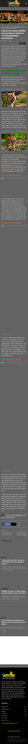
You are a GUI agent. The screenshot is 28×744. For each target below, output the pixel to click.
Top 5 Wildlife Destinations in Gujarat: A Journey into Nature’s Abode (13, 622)
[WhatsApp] (22, 740)
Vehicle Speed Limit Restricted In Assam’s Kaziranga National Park (21, 534)
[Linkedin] (15, 740)
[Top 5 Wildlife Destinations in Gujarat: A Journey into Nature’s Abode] (14, 610)
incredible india (19, 515)
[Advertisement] (14, 650)
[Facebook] (9, 740)
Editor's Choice (4, 588)
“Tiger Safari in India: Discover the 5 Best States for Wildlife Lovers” (13, 562)
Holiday (12, 515)
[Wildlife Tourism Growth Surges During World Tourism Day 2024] (14, 581)
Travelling (7, 26)
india (24, 515)
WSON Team (4, 40)
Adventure (8, 515)
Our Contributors (5, 723)
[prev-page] (2, 631)
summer (3, 517)
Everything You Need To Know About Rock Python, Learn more (6, 533)
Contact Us (14, 723)
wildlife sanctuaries (11, 517)
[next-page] (5, 631)
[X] (19, 740)
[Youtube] (25, 740)
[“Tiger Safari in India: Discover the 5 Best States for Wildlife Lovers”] (14, 550)
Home (2, 26)
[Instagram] (12, 740)
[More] (18, 524)
